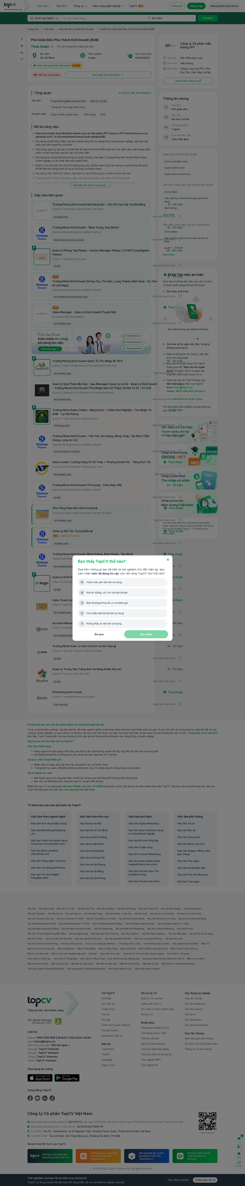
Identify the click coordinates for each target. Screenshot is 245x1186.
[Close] (167, 559)
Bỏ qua (99, 634)
